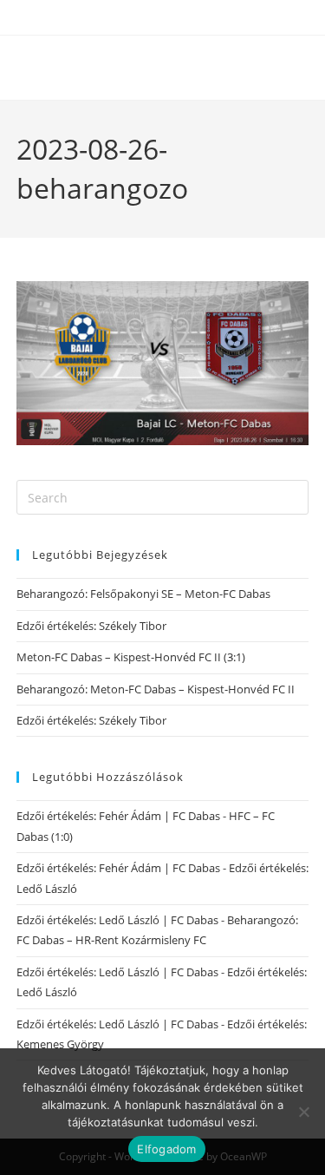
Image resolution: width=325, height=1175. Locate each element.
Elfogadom (166, 1149)
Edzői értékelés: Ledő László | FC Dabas (117, 920)
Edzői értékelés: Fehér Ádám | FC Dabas (118, 816)
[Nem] (303, 1111)
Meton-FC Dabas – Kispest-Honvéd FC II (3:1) (130, 657)
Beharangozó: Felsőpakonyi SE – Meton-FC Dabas (143, 593)
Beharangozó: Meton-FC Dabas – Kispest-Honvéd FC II (155, 689)
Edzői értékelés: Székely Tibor (91, 625)
